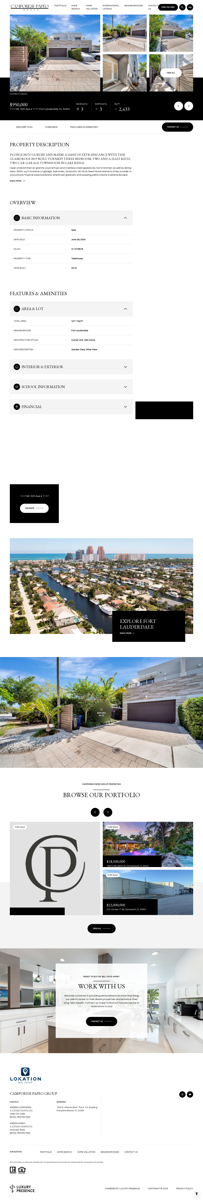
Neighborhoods (133, 6)
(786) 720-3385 (17, 1114)
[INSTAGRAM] (182, 1094)
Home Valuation (92, 7)
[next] (107, 812)
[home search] (182, 7)
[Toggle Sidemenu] (190, 7)
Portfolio (60, 6)
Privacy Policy (184, 1188)
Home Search (75, 7)
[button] (177, 127)
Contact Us (153, 7)
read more (126, 633)
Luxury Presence (130, 1188)
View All (171, 73)
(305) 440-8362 (17, 1130)
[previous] (95, 812)
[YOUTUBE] (190, 1094)
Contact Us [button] (131, 1152)
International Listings (111, 7)
